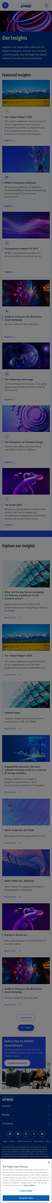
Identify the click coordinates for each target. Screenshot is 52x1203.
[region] (26, 1181)
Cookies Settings (26, 1191)
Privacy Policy (29, 1185)
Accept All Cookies (26, 1198)
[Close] (49, 1162)
